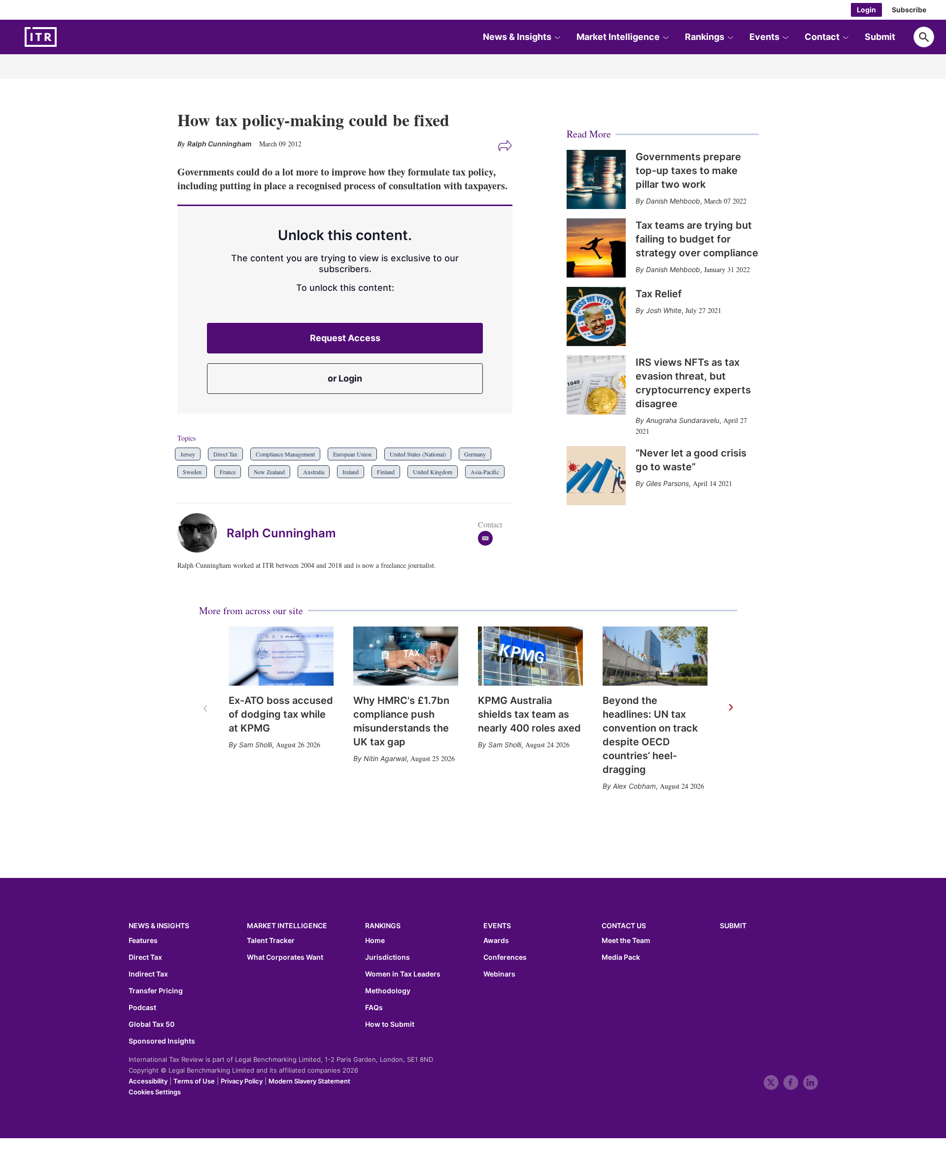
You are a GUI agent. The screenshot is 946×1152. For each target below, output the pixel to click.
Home (375, 940)
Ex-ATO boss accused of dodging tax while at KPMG (281, 714)
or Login (345, 378)
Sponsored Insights (162, 1041)
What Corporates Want (285, 957)
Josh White (663, 310)
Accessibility (148, 1081)
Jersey (187, 454)
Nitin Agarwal (385, 758)
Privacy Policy (242, 1081)
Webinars (499, 974)
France (228, 472)
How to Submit (389, 1024)
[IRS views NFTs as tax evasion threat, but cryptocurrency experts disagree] (596, 385)
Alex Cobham (634, 786)
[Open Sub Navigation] (557, 36)
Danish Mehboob (673, 201)
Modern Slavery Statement (309, 1081)
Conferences (505, 957)
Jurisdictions (387, 957)
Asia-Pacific (485, 472)
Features (143, 940)
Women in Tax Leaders (402, 974)
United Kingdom (432, 472)
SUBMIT (733, 925)
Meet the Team (626, 940)
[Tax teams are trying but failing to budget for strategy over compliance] (596, 248)
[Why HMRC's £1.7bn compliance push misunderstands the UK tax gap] (405, 656)
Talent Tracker (271, 940)
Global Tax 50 (151, 1024)
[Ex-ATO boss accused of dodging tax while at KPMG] (281, 656)
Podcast (142, 1007)
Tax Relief (659, 294)
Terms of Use (194, 1081)
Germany (475, 454)
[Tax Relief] (596, 316)
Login (866, 9)
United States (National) (418, 454)
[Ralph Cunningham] (202, 533)
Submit (880, 37)
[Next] (730, 708)
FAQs (374, 1007)
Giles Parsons (667, 483)
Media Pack (621, 957)
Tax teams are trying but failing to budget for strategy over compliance (697, 239)
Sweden (192, 472)
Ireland (350, 472)
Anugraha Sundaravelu (682, 420)
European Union (352, 454)
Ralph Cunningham (281, 533)
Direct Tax (225, 454)
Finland (386, 472)
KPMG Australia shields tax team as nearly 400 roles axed (529, 714)
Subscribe (909, 9)
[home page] (64, 37)
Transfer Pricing (156, 990)
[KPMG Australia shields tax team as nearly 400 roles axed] (530, 656)
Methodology (387, 990)
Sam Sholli (255, 744)
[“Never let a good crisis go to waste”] (596, 475)
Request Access (345, 338)
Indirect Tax (148, 974)
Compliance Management (285, 454)
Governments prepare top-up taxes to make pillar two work (688, 170)
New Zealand (269, 472)
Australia (313, 472)
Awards (496, 940)
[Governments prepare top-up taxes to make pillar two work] (596, 179)
